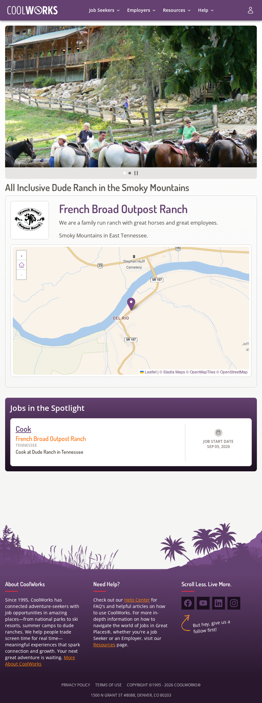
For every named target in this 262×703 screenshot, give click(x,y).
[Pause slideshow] (136, 173)
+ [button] (21, 255)
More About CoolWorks (40, 660)
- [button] (21, 274)
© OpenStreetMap (232, 371)
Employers (138, 10)
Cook (23, 429)
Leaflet (150, 371)
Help (203, 10)
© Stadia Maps (172, 371)
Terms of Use (108, 685)
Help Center (137, 600)
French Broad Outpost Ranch (51, 438)
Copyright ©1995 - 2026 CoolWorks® (164, 685)
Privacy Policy (75, 685)
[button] (124, 173)
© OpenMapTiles (200, 371)
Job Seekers (101, 10)
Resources (174, 10)
